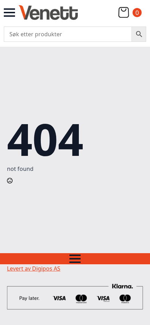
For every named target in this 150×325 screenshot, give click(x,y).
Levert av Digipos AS (33, 268)
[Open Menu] (9, 12)
